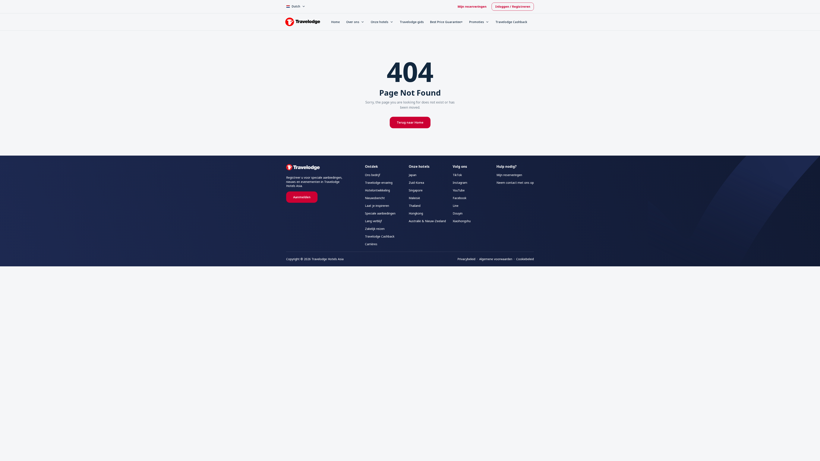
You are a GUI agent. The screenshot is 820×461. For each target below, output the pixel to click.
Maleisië (414, 198)
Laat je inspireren (377, 206)
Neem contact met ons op (515, 183)
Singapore (416, 190)
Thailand (414, 206)
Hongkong (416, 213)
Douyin (458, 213)
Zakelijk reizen (375, 229)
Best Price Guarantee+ (446, 22)
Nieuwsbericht (375, 198)
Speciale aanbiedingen (380, 213)
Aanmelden (301, 197)
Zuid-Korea (416, 183)
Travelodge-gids (412, 22)
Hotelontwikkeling (377, 190)
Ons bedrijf (372, 175)
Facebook (459, 198)
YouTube (459, 190)
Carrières (371, 244)
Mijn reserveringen (472, 6)
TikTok (457, 175)
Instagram (460, 183)
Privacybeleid (466, 259)
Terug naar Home (410, 122)
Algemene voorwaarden (495, 259)
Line (455, 206)
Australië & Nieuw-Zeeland (427, 221)
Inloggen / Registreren (512, 6)
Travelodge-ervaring (378, 183)
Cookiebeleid (525, 259)
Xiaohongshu (462, 221)
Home (335, 22)
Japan (412, 175)
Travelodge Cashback (511, 22)
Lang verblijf (373, 221)
